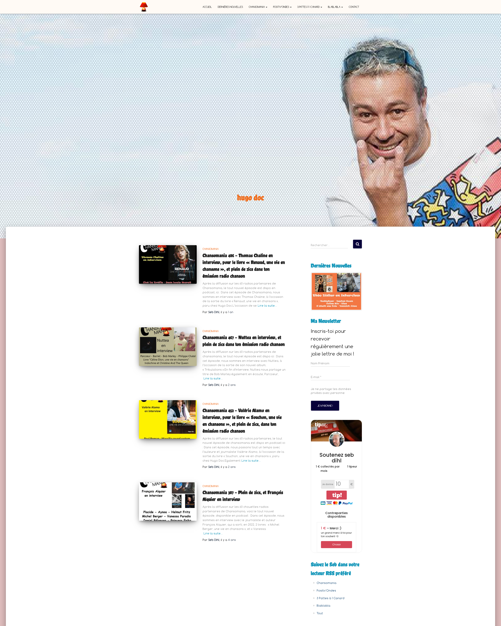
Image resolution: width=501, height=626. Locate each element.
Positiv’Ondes (281, 6)
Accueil (207, 6)
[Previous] (319, 291)
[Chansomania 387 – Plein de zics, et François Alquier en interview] (168, 501)
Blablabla (334, 6)
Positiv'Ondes (326, 590)
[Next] (354, 291)
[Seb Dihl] (144, 7)
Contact (354, 6)
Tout (320, 613)
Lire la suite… (267, 305)
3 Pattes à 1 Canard (308, 6)
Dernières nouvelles (230, 6)
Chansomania (257, 6)
